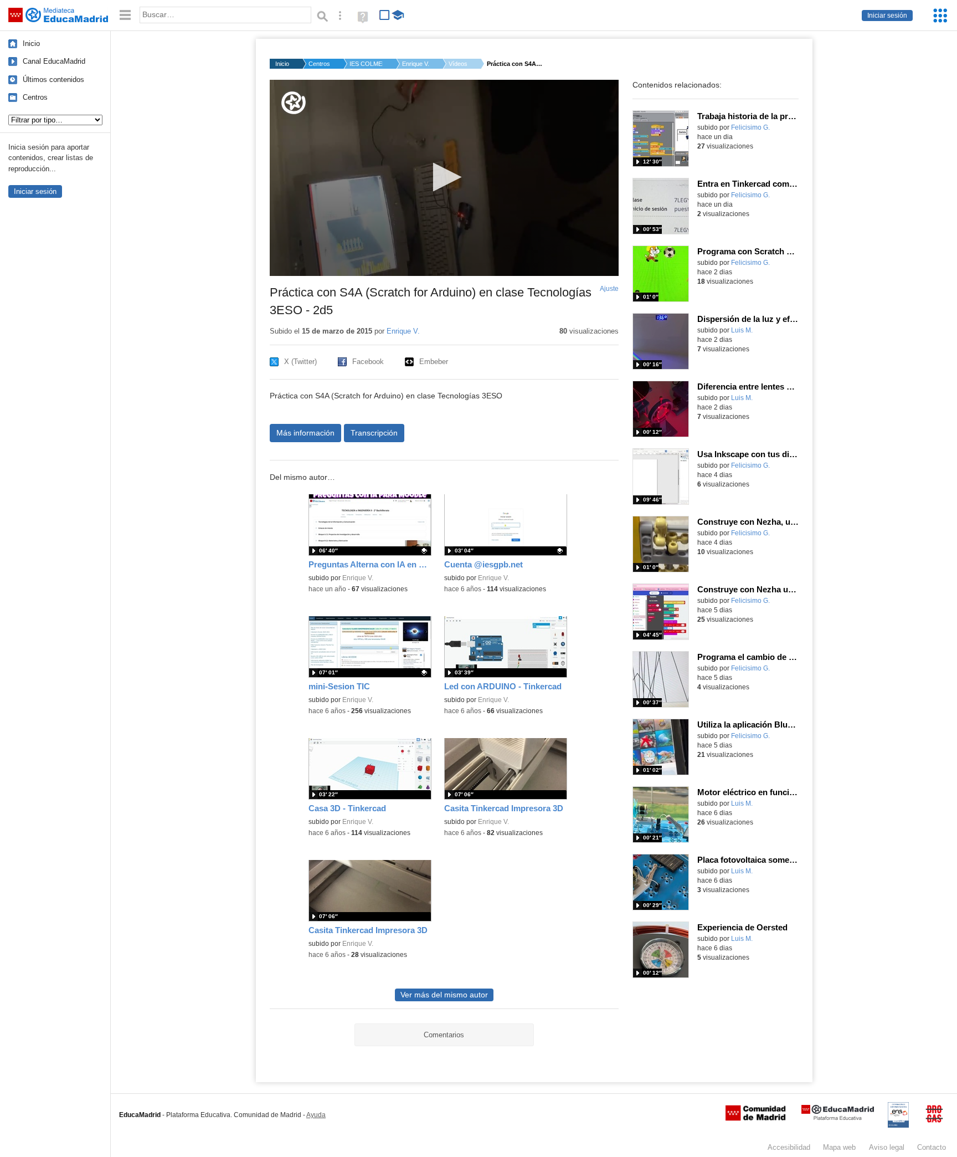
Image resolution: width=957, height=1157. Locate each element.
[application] (444, 178)
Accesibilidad (789, 1147)
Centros (35, 97)
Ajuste (609, 289)
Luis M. (742, 330)
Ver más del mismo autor (444, 995)
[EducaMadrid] (837, 1118)
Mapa (839, 1147)
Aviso (886, 1147)
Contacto (931, 1147)
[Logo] (293, 103)
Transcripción (374, 432)
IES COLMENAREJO (366, 63)
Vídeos (458, 63)
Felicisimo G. (750, 127)
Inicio (31, 43)
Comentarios (444, 1035)
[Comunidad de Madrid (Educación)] (755, 1118)
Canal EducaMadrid (54, 61)
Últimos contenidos (53, 79)
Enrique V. (415, 63)
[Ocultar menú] (125, 15)
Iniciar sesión (887, 15)
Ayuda (316, 1115)
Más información (305, 432)
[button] (444, 177)
